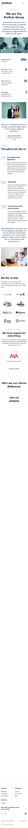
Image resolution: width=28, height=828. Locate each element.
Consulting (4, 793)
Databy (14, 220)
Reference (14, 386)
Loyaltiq (12, 222)
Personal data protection (7, 824)
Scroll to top (23, 821)
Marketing (4, 791)
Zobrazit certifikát (14, 368)
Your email (4, 813)
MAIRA (19, 220)
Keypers (24, 220)
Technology (4, 796)
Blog (16, 796)
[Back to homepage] (7, 3)
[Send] (25, 813)
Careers (14, 400)
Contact (17, 791)
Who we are (18, 793)
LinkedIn (3, 803)
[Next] (25, 256)
